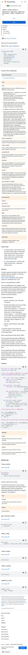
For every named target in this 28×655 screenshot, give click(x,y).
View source (4, 467)
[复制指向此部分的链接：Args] (5, 82)
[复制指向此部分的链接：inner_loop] (10, 534)
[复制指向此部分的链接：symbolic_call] (13, 580)
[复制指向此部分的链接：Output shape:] (10, 247)
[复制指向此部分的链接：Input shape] (8, 237)
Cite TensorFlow (5, 639)
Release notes (4, 631)
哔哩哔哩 (3, 622)
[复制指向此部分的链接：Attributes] (7, 432)
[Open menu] (2, 2)
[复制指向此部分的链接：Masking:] (7, 269)
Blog (2, 615)
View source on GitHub (10, 38)
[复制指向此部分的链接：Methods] (10, 460)
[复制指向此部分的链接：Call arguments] (10, 197)
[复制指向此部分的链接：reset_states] (12, 566)
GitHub (2, 618)
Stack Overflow (4, 634)
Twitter (3, 620)
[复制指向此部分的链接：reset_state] (11, 551)
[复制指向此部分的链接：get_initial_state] (16, 516)
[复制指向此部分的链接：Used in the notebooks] (18, 71)
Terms (2, 644)
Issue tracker (4, 629)
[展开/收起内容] (3, 35)
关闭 (14, 18)
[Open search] (22, 2)
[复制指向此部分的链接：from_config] (11, 464)
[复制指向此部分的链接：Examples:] (8, 363)
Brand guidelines (5, 636)
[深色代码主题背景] (23, 49)
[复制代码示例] (25, 49)
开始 (14, 22)
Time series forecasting (8, 78)
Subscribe (23, 647)
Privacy (7, 644)
